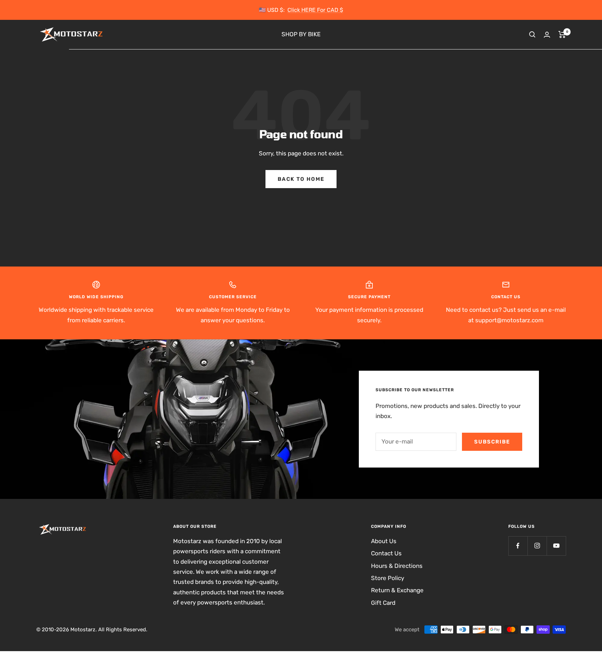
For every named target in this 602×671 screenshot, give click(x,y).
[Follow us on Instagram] (537, 545)
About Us (383, 541)
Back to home (301, 179)
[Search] (532, 34)
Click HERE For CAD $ (315, 10)
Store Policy (387, 577)
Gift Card (383, 602)
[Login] (547, 35)
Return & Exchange (397, 590)
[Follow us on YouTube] (556, 545)
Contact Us (386, 553)
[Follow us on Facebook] (517, 545)
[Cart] (562, 34)
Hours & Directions (397, 565)
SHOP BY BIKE (301, 34)
